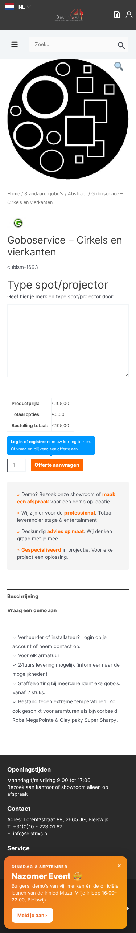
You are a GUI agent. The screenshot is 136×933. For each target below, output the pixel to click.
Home (13, 193)
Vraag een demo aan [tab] (32, 610)
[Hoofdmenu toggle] (14, 44)
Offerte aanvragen (56, 465)
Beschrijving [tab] (22, 596)
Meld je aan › (32, 915)
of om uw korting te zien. (51, 441)
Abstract (77, 193)
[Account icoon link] (129, 15)
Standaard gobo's (43, 193)
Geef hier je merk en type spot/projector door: (60, 296)
